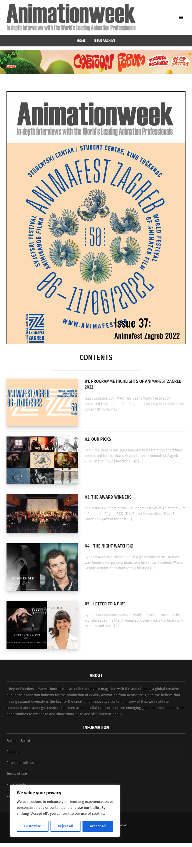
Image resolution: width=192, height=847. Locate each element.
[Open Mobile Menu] (181, 17)
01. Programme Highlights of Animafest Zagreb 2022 (133, 384)
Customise (32, 826)
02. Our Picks (98, 439)
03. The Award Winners (108, 497)
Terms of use (16, 773)
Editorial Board (18, 741)
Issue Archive (104, 40)
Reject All (65, 826)
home (81, 40)
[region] (65, 811)
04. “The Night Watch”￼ (109, 546)
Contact (12, 752)
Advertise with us (20, 763)
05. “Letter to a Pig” (105, 604)
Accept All (98, 826)
